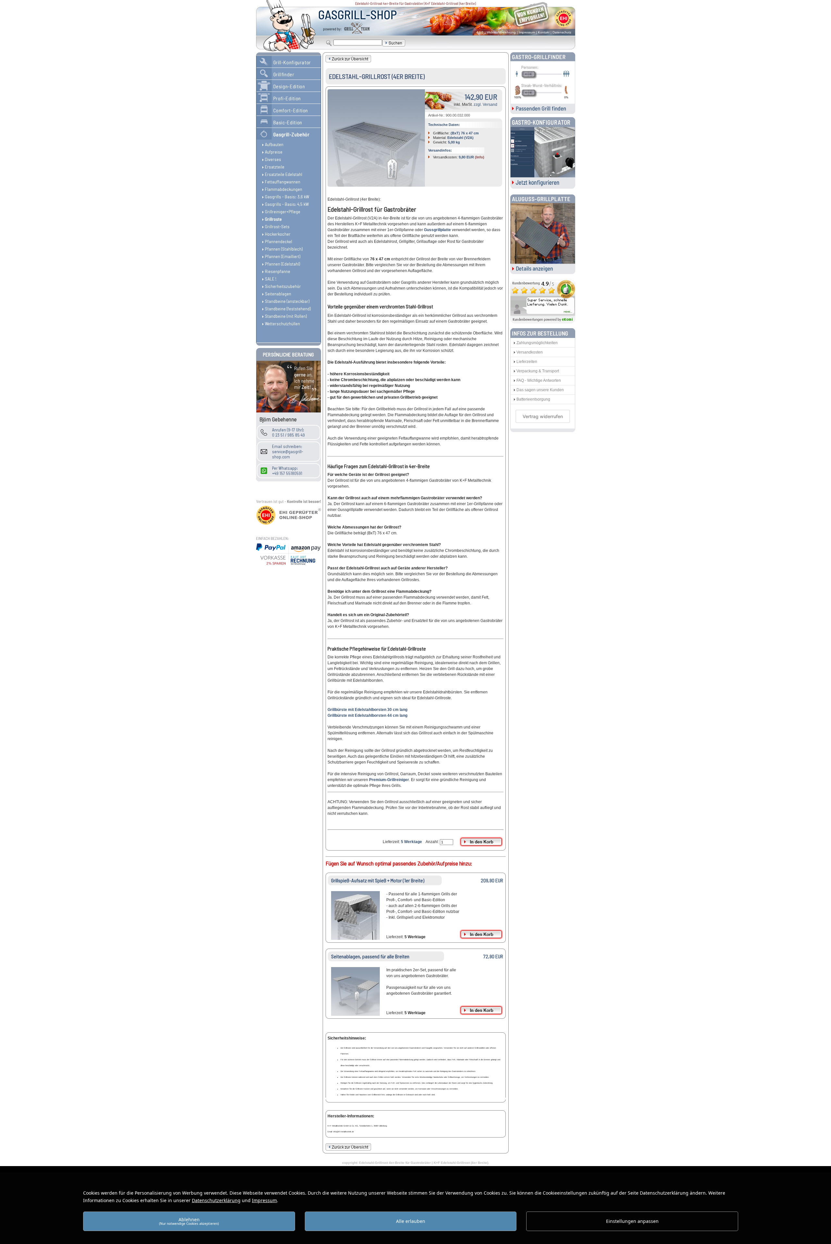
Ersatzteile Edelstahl (283, 174)
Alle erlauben (410, 1221)
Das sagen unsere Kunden (540, 390)
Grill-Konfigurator (292, 62)
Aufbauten (274, 144)
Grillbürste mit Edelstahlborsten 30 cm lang (367, 709)
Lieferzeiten (526, 361)
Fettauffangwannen (282, 181)
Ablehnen (189, 1221)
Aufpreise (273, 152)
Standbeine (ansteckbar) (287, 301)
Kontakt (544, 32)
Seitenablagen (278, 293)
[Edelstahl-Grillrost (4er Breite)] (376, 138)
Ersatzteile (274, 166)
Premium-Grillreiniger (389, 780)
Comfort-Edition (290, 110)
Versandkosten (529, 352)
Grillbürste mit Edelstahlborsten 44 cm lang (367, 715)
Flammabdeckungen (283, 189)
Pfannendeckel (278, 241)
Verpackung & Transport (537, 371)
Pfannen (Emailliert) (282, 256)
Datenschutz (561, 32)
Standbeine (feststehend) (288, 308)
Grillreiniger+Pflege (282, 211)
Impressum (527, 32)
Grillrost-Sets (277, 226)
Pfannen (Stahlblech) (284, 249)
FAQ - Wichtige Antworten (538, 380)
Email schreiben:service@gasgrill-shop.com (287, 451)
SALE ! (271, 278)
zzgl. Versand (485, 104)
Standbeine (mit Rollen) (286, 316)
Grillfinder (283, 74)
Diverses (273, 159)
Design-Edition (289, 86)
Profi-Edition (287, 98)
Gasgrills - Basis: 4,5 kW (287, 204)
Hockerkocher (278, 234)
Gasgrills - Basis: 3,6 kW (287, 196)
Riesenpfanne (277, 271)
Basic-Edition (287, 122)
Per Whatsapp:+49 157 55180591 (287, 471)
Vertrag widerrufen (543, 416)
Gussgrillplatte (437, 230)
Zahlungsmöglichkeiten (537, 343)
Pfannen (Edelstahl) (282, 264)
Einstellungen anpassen (632, 1221)
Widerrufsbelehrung (501, 32)
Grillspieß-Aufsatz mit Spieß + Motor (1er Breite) (377, 880)
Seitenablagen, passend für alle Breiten (370, 956)
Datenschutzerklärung (216, 1200)
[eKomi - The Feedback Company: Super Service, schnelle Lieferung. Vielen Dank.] (542, 321)
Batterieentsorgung (533, 399)
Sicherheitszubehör (283, 286)
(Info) (479, 157)
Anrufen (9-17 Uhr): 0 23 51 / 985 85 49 (288, 432)
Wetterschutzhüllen (282, 323)
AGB (480, 32)
